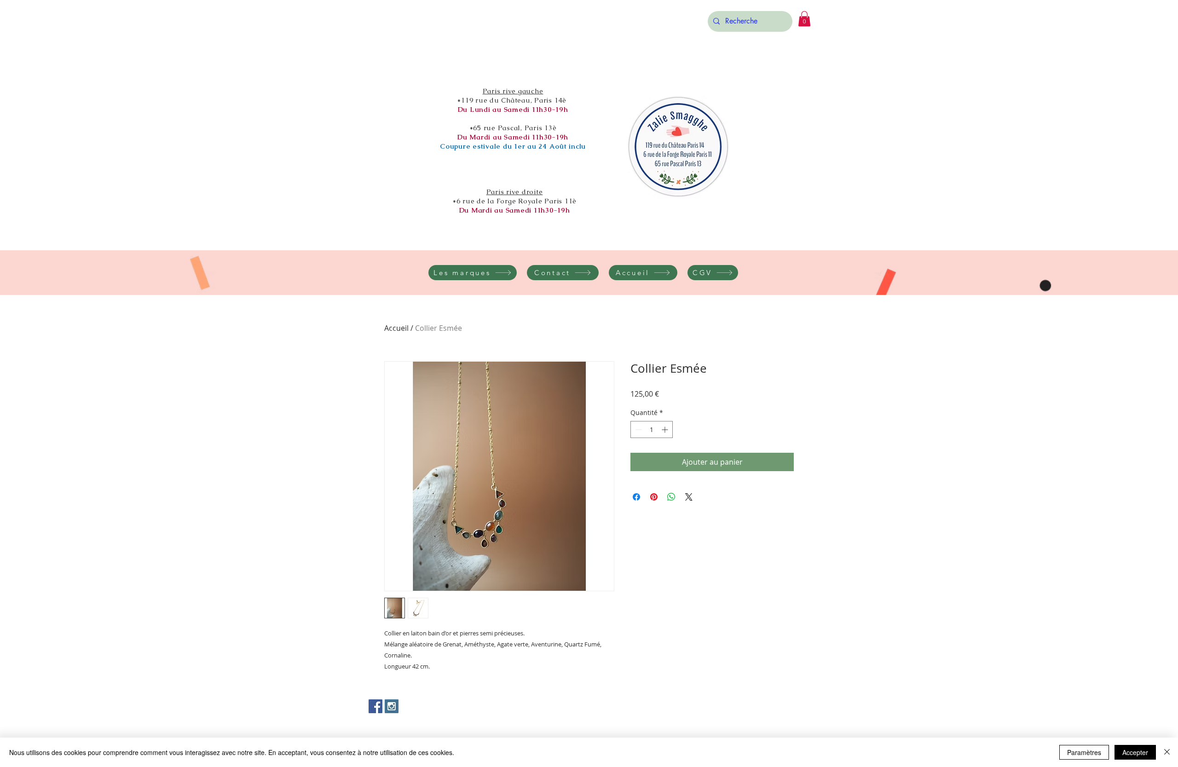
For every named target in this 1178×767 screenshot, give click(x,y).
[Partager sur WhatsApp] (671, 496)
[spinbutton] (651, 429)
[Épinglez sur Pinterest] (653, 496)
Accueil (396, 328)
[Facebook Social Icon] (375, 706)
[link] (804, 18)
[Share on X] (688, 496)
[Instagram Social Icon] (391, 706)
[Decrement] (637, 429)
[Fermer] (1166, 752)
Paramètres (1084, 752)
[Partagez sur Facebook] (636, 496)
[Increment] (665, 429)
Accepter (1135, 752)
